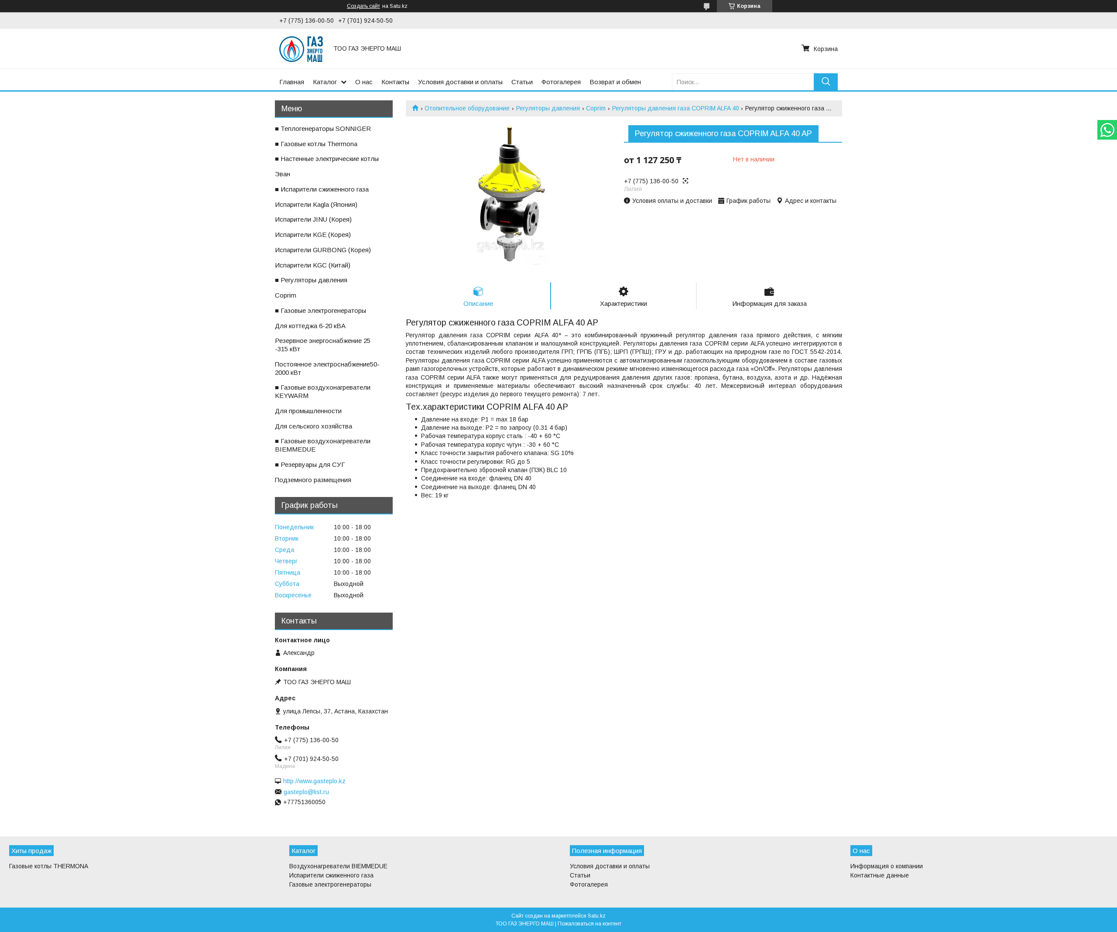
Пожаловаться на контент (589, 924)
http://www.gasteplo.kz (314, 781)
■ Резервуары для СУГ (310, 464)
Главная (291, 82)
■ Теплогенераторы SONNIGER (323, 128)
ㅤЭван (282, 174)
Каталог (325, 82)
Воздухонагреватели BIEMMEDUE (338, 866)
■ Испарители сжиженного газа (322, 189)
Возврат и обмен (615, 82)
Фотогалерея (561, 82)
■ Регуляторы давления (311, 280)
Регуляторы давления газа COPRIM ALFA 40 (675, 108)
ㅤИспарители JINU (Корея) (313, 219)
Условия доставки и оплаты (460, 82)
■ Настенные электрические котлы (327, 158)
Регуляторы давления (548, 108)
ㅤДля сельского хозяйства (313, 426)
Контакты (395, 82)
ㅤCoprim (285, 295)
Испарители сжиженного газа (331, 875)
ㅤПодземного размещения (313, 479)
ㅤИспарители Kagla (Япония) (316, 204)
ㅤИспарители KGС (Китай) (312, 265)
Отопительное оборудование (467, 108)
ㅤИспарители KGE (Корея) (313, 234)
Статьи (522, 82)
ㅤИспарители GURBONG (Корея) (323, 250)
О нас (364, 82)
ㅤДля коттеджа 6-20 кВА (310, 325)
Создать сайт (363, 6)
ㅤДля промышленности (308, 411)
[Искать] (826, 81)
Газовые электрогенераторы (330, 884)
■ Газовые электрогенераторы (320, 310)
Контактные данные (879, 875)
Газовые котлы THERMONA (48, 866)
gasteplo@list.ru (306, 791)
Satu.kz (597, 916)
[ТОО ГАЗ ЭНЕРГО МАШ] (301, 48)
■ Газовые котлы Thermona (316, 143)
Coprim (596, 108)
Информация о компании (886, 866)
